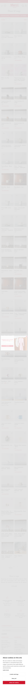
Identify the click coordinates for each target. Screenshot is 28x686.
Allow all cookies (14, 682)
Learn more (6, 670)
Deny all (14, 678)
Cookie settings (14, 674)
